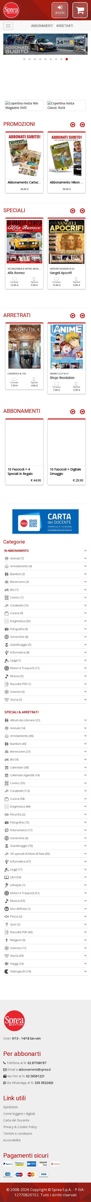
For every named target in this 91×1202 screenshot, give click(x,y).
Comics (16, 597)
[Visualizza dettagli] (24, 105)
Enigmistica (20, 621)
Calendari (19, 767)
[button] (80, 12)
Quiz (15, 924)
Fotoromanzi (21, 830)
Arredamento (21, 566)
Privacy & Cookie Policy (20, 1127)
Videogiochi (20, 971)
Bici (14, 590)
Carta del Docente (16, 1120)
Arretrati (64, 26)
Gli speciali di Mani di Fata (30, 854)
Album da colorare (25, 720)
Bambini (17, 574)
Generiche (19, 637)
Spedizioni (10, 1107)
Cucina (16, 613)
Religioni (17, 940)
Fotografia (19, 629)
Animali (17, 558)
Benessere (19, 582)
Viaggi (16, 964)
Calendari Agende (25, 775)
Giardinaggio (20, 645)
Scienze (17, 692)
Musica (16, 676)
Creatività (19, 605)
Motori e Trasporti (24, 668)
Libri (15, 877)
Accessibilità (12, 1140)
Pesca (16, 916)
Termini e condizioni (17, 1133)
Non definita (20, 909)
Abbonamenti (42, 26)
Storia (16, 700)
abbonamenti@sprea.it (35, 1069)
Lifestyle (17, 885)
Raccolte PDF (20, 684)
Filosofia (17, 814)
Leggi (15, 660)
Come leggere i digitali (19, 1113)
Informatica (19, 652)
